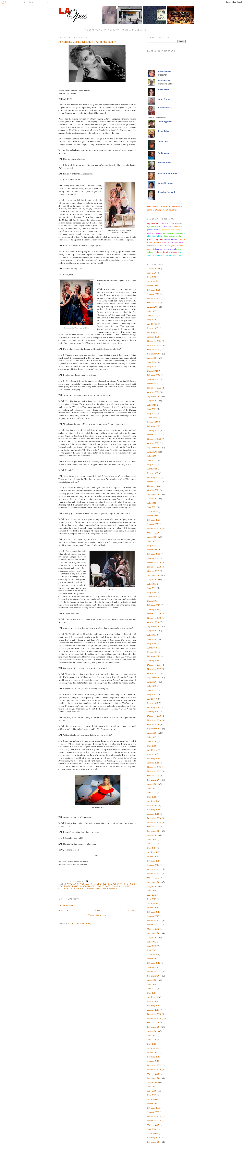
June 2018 (151, 639)
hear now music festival (165, 248)
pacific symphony (155, 239)
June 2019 (151, 588)
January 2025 (153, 336)
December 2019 (154, 562)
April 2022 (152, 468)
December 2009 (154, 1065)
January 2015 (153, 813)
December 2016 (154, 715)
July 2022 (151, 455)
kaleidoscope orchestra (173, 232)
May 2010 (151, 1043)
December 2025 (154, 298)
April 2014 (152, 852)
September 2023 (154, 396)
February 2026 (153, 289)
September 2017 (154, 677)
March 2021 (152, 515)
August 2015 (153, 784)
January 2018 (153, 660)
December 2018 (154, 613)
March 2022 (152, 473)
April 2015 (152, 801)
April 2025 (152, 323)
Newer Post (63, 910)
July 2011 (151, 984)
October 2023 (153, 392)
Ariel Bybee (100, 884)
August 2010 (153, 1031)
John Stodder (164, 99)
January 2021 (153, 524)
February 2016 (153, 758)
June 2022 (151, 460)
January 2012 (153, 967)
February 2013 (153, 911)
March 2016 (152, 754)
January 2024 (153, 379)
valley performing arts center (167, 251)
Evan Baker (163, 131)
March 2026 (152, 285)
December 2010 (154, 1014)
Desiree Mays (164, 162)
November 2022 (154, 438)
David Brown (164, 81)
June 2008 (151, 1129)
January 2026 (153, 294)
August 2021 (153, 498)
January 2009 (153, 1112)
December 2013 (154, 869)
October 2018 (153, 622)
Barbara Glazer (165, 107)
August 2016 (153, 732)
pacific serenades (154, 232)
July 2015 (151, 788)
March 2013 (152, 907)
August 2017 (153, 681)
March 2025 (152, 328)
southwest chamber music (158, 245)
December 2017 (154, 664)
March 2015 (152, 805)
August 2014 (153, 835)
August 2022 (153, 451)
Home (97, 910)
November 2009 (154, 1069)
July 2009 (151, 1086)
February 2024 (153, 375)
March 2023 (152, 421)
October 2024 (153, 349)
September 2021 (154, 494)
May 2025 (151, 319)
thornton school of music (173, 242)
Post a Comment (65, 905)
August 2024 (153, 357)
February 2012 (153, 962)
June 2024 (151, 362)
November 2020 (154, 528)
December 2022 (154, 434)
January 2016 (153, 762)
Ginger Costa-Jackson (109, 886)
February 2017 (153, 707)
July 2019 (151, 583)
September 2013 (154, 882)
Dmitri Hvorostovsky (83, 886)
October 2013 (153, 877)
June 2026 (151, 272)
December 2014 (154, 818)
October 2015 (153, 775)
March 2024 (152, 370)
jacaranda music (154, 229)
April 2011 (152, 997)
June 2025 (151, 315)
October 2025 (153, 302)
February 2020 (153, 553)
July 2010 (151, 1035)
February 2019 (153, 605)
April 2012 (152, 954)
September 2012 (154, 933)
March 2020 (152, 549)
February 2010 (153, 1056)
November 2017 (154, 669)
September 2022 (154, 447)
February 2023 (153, 426)
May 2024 (151, 366)
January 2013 (153, 916)
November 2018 (154, 617)
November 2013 (154, 873)
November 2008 (154, 1120)
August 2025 (153, 306)
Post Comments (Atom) (80, 923)
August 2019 (153, 579)
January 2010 (153, 1060)
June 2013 (151, 894)
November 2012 (154, 924)
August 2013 (153, 886)
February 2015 (153, 809)
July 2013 (151, 890)
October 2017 (153, 673)
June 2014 (151, 843)
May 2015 (151, 796)
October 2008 (153, 1124)
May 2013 (151, 899)
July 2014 (151, 839)
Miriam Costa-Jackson (88, 888)
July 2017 (151, 685)
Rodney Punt (164, 71)
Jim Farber (163, 141)
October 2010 (153, 1022)
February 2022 (153, 477)
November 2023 (154, 387)
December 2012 (154, 920)
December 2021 (154, 481)
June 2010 (151, 1039)
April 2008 (152, 1133)
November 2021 (154, 485)
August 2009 (153, 1082)
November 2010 (154, 1018)
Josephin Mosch (166, 183)
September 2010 (154, 1026)
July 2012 (151, 941)
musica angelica (169, 223)
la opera (179, 223)
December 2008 (154, 1116)
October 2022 (153, 443)
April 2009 (152, 1099)
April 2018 (152, 647)
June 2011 (151, 988)
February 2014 (153, 860)
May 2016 (151, 745)
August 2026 (153, 268)
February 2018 (153, 656)
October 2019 (153, 570)
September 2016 (154, 728)
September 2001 (154, 1141)
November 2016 (154, 720)
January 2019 (153, 609)
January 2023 (153, 430)
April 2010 (152, 1048)
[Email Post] (86, 881)
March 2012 (152, 958)
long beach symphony (174, 236)
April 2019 (152, 596)
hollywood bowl (170, 239)
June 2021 (151, 507)
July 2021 (151, 502)
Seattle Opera (109, 888)
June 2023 (151, 409)
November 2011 (154, 971)
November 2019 (154, 566)
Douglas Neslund (166, 192)
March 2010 (152, 1052)
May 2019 (151, 592)
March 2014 (152, 856)
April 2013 (152, 903)
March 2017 (152, 703)
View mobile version (97, 915)
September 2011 (154, 975)
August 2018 (153, 630)
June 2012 (151, 945)
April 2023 (152, 417)
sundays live (177, 226)
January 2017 (153, 711)
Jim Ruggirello (165, 121)
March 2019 (152, 600)
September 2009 (154, 1078)
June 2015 (151, 792)
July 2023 (151, 404)
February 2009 (153, 1107)
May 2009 (151, 1095)
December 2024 (154, 340)
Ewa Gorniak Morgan (168, 173)
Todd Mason (164, 153)
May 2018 (151, 643)
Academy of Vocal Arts (80, 884)
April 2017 (152, 698)
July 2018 (151, 634)
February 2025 (153, 332)
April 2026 (152, 281)
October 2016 (153, 724)
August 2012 (153, 937)
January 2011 (153, 1009)
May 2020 (151, 545)
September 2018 (154, 626)
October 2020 (153, 532)
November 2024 (154, 345)
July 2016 (151, 737)
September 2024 (154, 353)
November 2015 (154, 771)
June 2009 (151, 1090)
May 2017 (151, 694)
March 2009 (152, 1103)
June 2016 (151, 741)
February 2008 (153, 1137)
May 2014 (151, 847)
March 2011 (152, 1001)
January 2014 (153, 864)
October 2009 (153, 1073)
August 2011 (153, 980)
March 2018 (152, 651)
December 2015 (154, 766)
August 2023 (153, 400)
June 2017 (151, 690)
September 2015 (154, 779)
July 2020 (151, 541)
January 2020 (153, 558)
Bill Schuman (115, 884)
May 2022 (151, 464)
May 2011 (151, 992)
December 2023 (154, 383)
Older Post (131, 910)
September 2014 (154, 830)
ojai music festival (155, 226)
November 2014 (154, 822)
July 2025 (151, 311)
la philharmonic (154, 223)
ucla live (167, 226)
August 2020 (153, 536)
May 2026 (151, 276)
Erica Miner (163, 89)
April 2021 (152, 511)
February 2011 (153, 1005)
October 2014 (153, 826)
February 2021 (153, 519)
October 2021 (153, 490)
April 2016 (152, 749)
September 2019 (154, 575)
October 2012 (153, 928)
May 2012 (151, 950)
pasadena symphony (171, 229)
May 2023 (151, 413)
